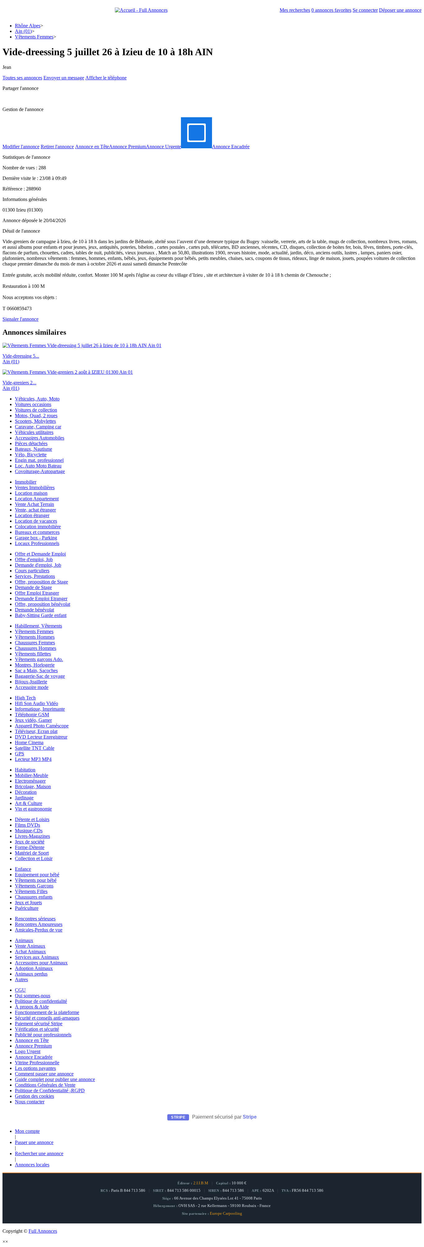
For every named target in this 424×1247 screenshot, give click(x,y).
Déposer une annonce (400, 10)
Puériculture (26, 908)
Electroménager (30, 781)
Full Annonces (43, 1231)
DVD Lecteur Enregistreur (41, 737)
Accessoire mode (31, 687)
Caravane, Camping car (38, 426)
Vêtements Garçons (34, 885)
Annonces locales (32, 1164)
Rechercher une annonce (39, 1153)
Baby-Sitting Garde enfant (40, 615)
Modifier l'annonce (20, 146)
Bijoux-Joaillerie (31, 681)
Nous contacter (29, 1101)
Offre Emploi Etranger (37, 593)
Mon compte (27, 1131)
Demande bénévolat (34, 609)
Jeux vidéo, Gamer (33, 720)
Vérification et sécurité (37, 1029)
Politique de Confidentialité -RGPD (50, 1090)
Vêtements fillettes (33, 653)
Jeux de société (29, 841)
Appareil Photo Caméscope (42, 725)
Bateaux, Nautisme (33, 449)
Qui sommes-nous (32, 995)
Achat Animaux (30, 951)
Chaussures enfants (33, 897)
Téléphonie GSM (32, 714)
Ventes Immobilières (35, 487)
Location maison (31, 493)
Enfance (23, 869)
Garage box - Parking (36, 537)
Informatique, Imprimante (40, 709)
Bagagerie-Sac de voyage (40, 676)
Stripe (250, 1117)
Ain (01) (23, 31)
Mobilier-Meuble (31, 775)
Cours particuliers (32, 570)
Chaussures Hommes (35, 648)
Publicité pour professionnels (43, 1034)
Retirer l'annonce (57, 146)
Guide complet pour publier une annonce (55, 1079)
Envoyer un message (63, 77)
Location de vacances (36, 521)
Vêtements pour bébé (35, 880)
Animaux (24, 940)
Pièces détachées (31, 443)
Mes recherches (295, 10)
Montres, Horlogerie (35, 665)
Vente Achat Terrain (34, 504)
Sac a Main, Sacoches (36, 670)
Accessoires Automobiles (39, 437)
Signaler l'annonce (20, 319)
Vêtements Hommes (35, 637)
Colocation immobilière (38, 526)
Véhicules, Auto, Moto (37, 398)
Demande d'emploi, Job (38, 565)
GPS (19, 753)
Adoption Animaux (34, 968)
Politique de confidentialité (41, 1001)
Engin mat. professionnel (39, 460)
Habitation (25, 769)
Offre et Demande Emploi (40, 553)
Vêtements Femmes (34, 36)
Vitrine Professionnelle (37, 1062)
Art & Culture (28, 803)
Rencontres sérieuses (35, 918)
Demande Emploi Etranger (41, 598)
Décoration (26, 792)
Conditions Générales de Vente (45, 1085)
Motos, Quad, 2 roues (36, 415)
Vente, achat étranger (35, 509)
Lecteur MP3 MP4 (33, 759)
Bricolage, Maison (33, 786)
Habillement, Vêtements (38, 625)
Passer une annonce (34, 1142)
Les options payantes (35, 1068)
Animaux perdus (31, 974)
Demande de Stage (33, 587)
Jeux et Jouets (28, 902)
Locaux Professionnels (37, 543)
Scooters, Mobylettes (35, 421)
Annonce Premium (127, 146)
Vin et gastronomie (33, 808)
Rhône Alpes (27, 25)
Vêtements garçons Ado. (39, 659)
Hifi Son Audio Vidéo (36, 703)
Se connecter (365, 10)
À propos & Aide (32, 1006)
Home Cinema (29, 742)
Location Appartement (37, 498)
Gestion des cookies (34, 1096)
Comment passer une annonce (44, 1073)
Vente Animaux (30, 946)
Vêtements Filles (31, 891)
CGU (20, 990)
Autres (21, 979)
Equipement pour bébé (37, 874)
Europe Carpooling (226, 1213)
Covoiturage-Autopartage (40, 471)
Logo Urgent (27, 1051)
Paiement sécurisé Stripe (38, 1023)
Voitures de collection (36, 410)
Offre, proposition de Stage (41, 581)
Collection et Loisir (33, 858)
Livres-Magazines (32, 836)
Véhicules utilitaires (34, 432)
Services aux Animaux (37, 957)
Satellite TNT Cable (34, 748)
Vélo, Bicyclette (31, 454)
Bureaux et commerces (37, 532)
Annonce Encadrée (231, 146)
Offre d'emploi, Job (34, 559)
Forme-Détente (29, 847)
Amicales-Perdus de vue (38, 929)
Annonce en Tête (92, 146)
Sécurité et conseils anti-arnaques (47, 1018)
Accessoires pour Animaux (41, 962)
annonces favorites (331, 10)
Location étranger (32, 515)
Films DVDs (27, 825)
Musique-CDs (29, 830)
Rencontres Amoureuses (38, 924)
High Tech (25, 697)
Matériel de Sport (32, 853)
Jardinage (24, 797)
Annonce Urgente (163, 146)
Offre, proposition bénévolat (42, 604)
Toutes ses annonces (22, 77)
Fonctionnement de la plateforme (47, 1012)
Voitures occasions (33, 404)
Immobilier (25, 482)
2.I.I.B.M (200, 1183)
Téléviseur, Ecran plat (36, 731)
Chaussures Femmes (35, 642)
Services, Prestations (35, 576)
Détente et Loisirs (32, 819)
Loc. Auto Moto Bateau (38, 465)
